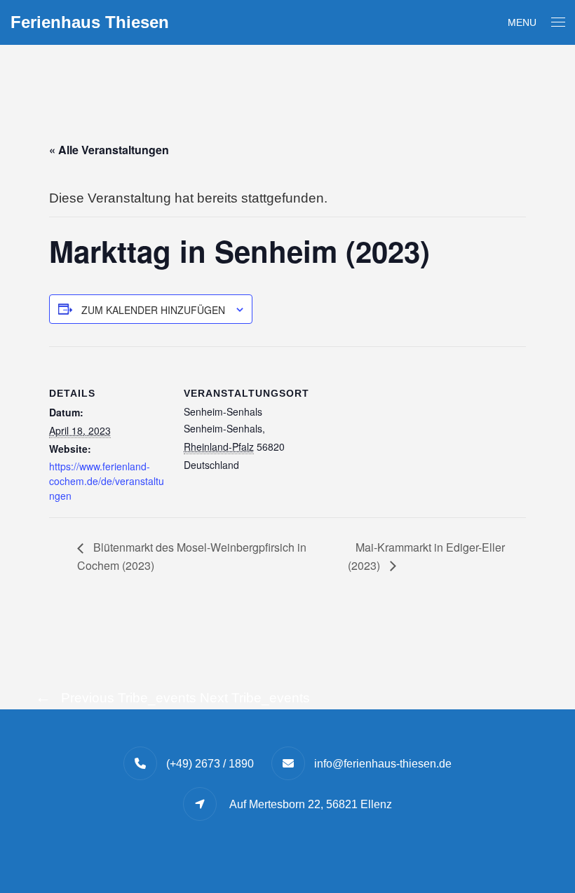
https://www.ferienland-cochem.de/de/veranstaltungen (106, 481)
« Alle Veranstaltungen (109, 150)
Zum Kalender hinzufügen (153, 310)
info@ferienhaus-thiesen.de (383, 764)
